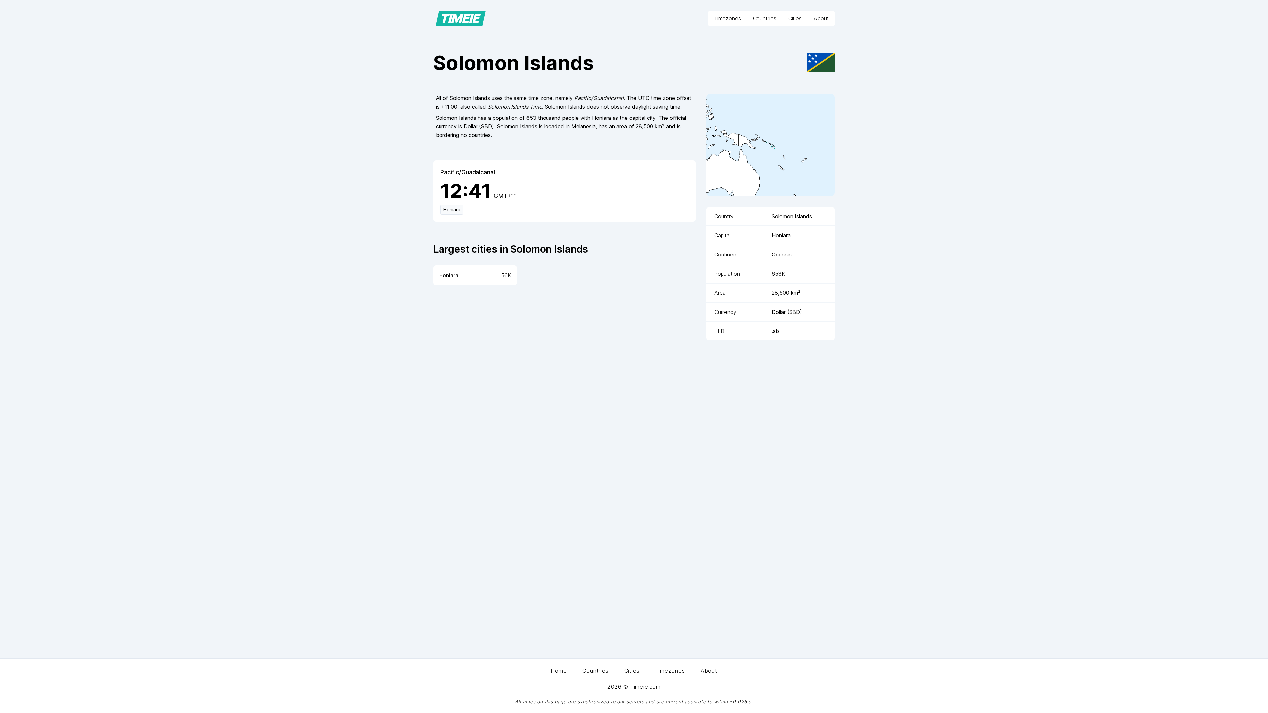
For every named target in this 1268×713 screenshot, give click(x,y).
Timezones (727, 18)
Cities (795, 18)
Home (559, 670)
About (821, 18)
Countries (764, 18)
